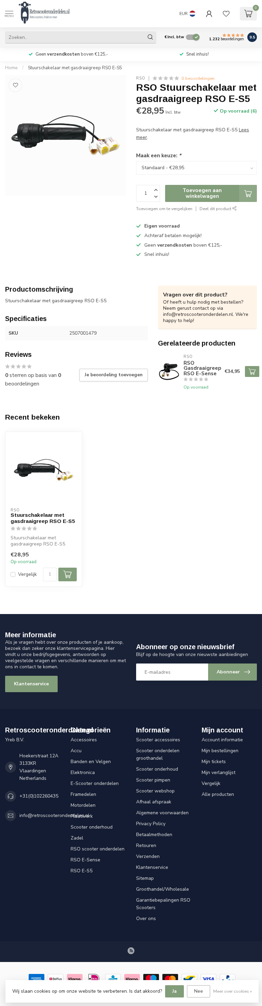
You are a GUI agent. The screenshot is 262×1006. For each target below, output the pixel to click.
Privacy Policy (150, 823)
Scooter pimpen (153, 780)
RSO (140, 78)
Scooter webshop (155, 791)
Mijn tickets (214, 761)
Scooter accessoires (158, 740)
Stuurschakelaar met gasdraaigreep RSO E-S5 (75, 68)
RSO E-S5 (81, 871)
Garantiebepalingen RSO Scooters (163, 904)
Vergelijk (27, 574)
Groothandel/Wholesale (162, 889)
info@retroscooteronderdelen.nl (54, 815)
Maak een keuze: (158, 155)
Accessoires (84, 740)
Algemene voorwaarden (162, 813)
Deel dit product (216, 209)
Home (11, 68)
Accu (76, 750)
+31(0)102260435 (38, 796)
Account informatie (222, 740)
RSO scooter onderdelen (98, 849)
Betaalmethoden (154, 834)
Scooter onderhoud (92, 827)
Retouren (146, 845)
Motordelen (83, 805)
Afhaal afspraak (153, 802)
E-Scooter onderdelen (95, 783)
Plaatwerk (82, 816)
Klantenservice (31, 684)
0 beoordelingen (198, 78)
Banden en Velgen (91, 761)
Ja (174, 991)
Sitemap (145, 878)
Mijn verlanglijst (218, 772)
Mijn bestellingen (220, 750)
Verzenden (148, 856)
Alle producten (218, 794)
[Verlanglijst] (226, 13)
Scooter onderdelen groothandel (157, 754)
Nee (198, 991)
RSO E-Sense (85, 860)
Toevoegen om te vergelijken (164, 209)
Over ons (146, 918)
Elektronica (83, 772)
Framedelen (83, 794)
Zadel (77, 838)
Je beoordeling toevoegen (114, 375)
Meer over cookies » (232, 991)
